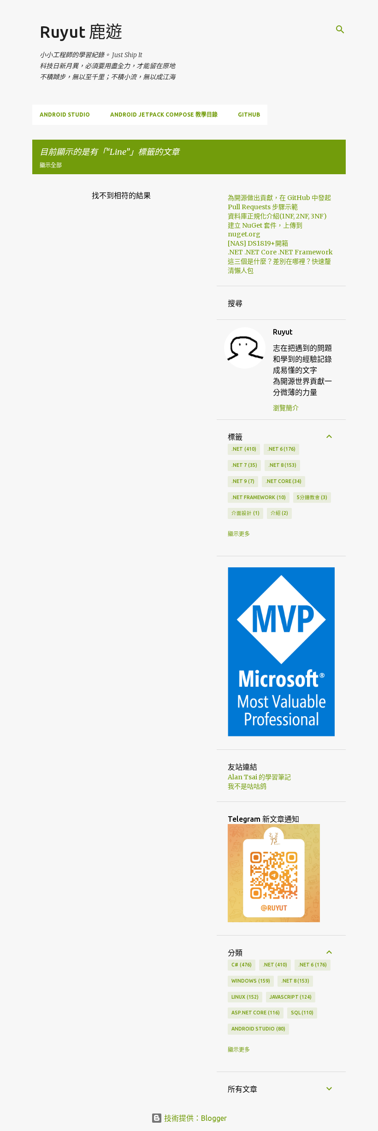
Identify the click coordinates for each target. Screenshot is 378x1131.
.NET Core (283, 481)
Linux (244, 997)
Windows (249, 981)
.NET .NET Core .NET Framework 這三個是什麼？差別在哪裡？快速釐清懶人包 (280, 261)
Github (249, 115)
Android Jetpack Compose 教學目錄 (164, 115)
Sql (301, 1012)
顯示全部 (51, 165)
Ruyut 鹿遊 (81, 31)
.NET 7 (243, 465)
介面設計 (244, 513)
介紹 (279, 513)
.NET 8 (281, 465)
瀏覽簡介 (286, 408)
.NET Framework (257, 497)
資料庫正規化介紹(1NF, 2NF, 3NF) (277, 216)
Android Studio (65, 115)
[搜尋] (340, 29)
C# (240, 964)
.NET (242, 449)
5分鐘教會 (311, 497)
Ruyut (283, 332)
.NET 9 (242, 481)
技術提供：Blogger (194, 1118)
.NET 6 (280, 449)
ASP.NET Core (254, 1012)
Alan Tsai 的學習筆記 (259, 777)
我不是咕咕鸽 (247, 786)
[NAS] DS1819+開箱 (258, 243)
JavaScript (290, 997)
